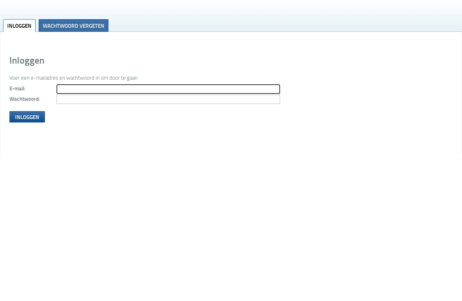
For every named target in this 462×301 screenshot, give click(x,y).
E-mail (16, 88)
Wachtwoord (24, 98)
